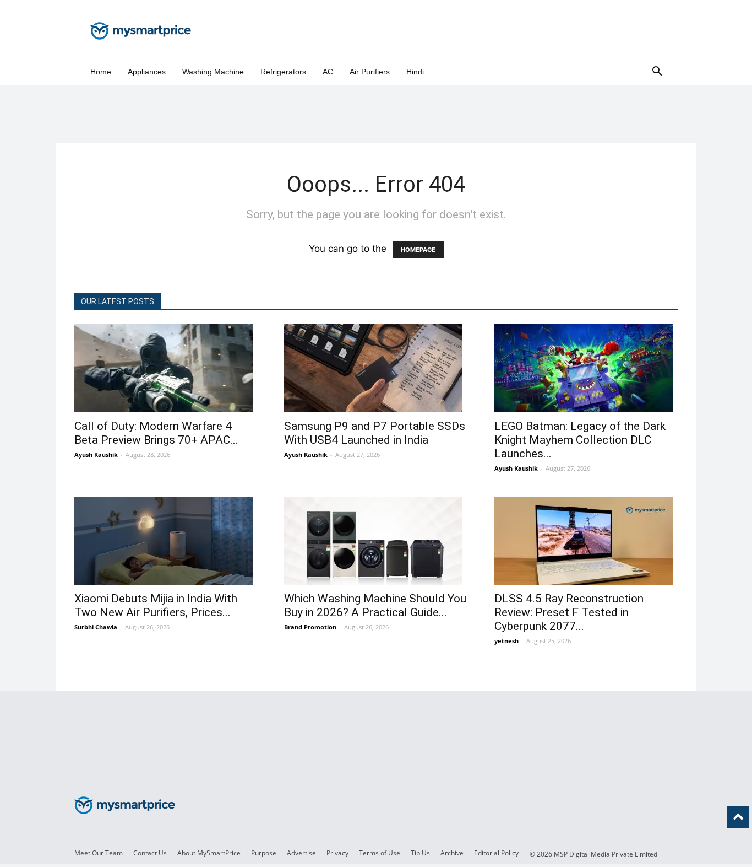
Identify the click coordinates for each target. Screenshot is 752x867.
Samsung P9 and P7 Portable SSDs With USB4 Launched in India (374, 432)
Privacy (337, 853)
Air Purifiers (370, 71)
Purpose (263, 853)
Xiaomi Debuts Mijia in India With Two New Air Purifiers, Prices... (155, 605)
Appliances (147, 71)
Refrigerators (283, 71)
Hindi (415, 71)
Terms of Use (379, 853)
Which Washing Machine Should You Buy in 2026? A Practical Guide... (375, 605)
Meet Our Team (98, 853)
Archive (452, 853)
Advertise (301, 853)
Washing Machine (213, 71)
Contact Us (150, 853)
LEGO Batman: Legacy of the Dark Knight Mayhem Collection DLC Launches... (580, 439)
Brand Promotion (310, 627)
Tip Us (420, 853)
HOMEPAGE (418, 250)
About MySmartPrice (209, 853)
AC (328, 71)
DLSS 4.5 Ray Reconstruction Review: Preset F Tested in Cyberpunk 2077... (569, 612)
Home (100, 71)
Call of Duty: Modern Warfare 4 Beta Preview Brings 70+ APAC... (156, 432)
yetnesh (506, 641)
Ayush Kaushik (96, 454)
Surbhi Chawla (95, 627)
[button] (657, 72)
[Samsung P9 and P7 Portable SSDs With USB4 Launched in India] (375, 368)
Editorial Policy (496, 853)
